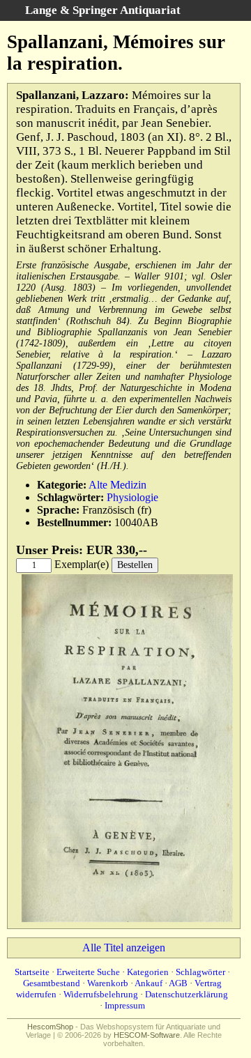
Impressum (125, 1005)
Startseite (32, 972)
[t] (127, 919)
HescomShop (50, 1026)
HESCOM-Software (147, 1035)
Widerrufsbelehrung (100, 994)
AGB (178, 983)
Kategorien (148, 972)
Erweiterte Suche (88, 972)
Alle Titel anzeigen (123, 947)
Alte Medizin (117, 485)
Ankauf (148, 983)
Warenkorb (107, 983)
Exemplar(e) (81, 564)
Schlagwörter (200, 972)
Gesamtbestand (51, 983)
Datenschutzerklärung (186, 994)
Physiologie (132, 497)
